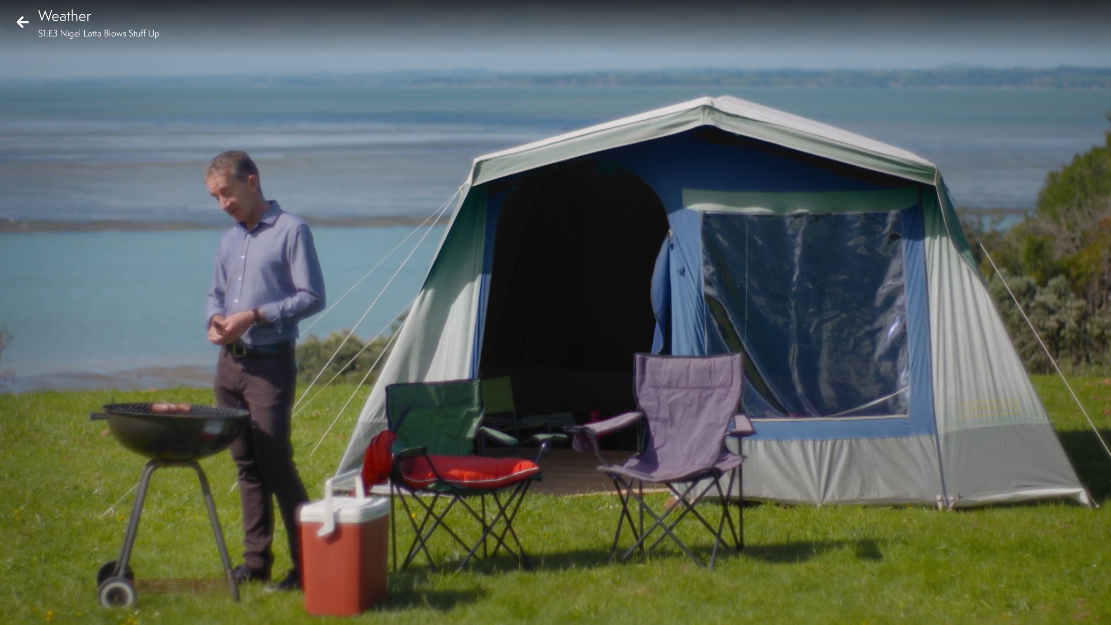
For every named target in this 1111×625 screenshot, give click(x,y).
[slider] (553, 597)
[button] (14, 611)
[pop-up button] (1069, 611)
